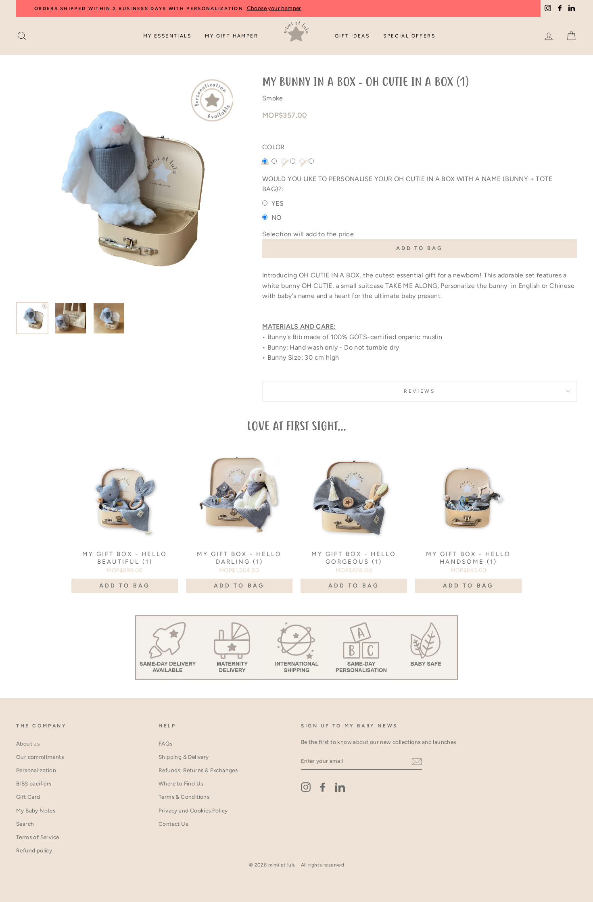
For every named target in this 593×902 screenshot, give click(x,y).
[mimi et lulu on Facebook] (323, 787)
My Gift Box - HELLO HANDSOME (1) (468, 558)
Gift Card (28, 797)
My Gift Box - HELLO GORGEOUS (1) (353, 558)
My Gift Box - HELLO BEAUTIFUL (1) (124, 558)
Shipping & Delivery (184, 757)
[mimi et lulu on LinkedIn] (340, 787)
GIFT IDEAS (352, 36)
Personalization (36, 770)
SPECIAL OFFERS (409, 36)
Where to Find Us (181, 783)
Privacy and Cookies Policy (193, 810)
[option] (125, 186)
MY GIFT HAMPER (231, 36)
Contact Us (173, 824)
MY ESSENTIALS (167, 36)
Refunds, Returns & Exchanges (198, 770)
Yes (277, 203)
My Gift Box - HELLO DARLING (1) (239, 558)
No (276, 217)
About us (28, 743)
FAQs (166, 743)
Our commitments (40, 757)
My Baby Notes (35, 810)
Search (25, 824)
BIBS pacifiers (34, 783)
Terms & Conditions (184, 797)
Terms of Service (37, 837)
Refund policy (34, 850)
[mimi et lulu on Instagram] (306, 787)
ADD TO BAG (124, 585)
